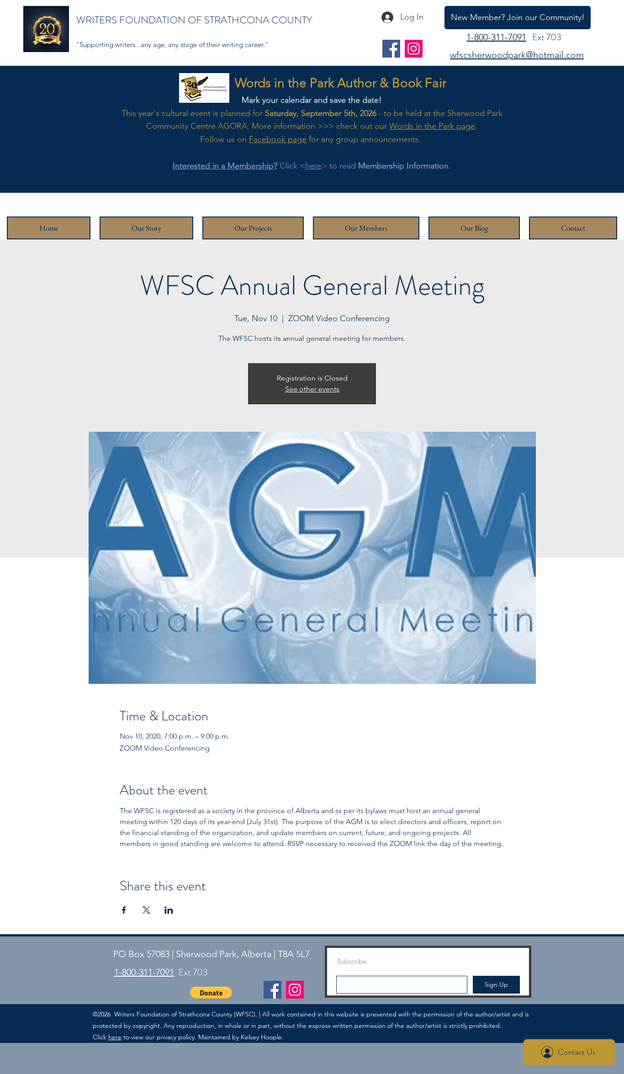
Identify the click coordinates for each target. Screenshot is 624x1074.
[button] (211, 993)
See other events (312, 389)
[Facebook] (391, 49)
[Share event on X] (146, 910)
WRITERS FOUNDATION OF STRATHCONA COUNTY (194, 20)
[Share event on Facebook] (124, 910)
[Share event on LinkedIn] (168, 910)
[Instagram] (414, 49)
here (313, 166)
